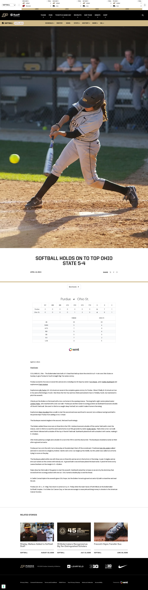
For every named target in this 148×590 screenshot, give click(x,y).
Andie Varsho (91, 429)
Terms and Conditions (51, 582)
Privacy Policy (24, 582)
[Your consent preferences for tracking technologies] (3, 586)
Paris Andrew (43, 384)
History (85, 23)
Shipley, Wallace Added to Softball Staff (36, 545)
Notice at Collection (87, 582)
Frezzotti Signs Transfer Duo (107, 544)
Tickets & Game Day (63, 15)
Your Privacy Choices (74, 582)
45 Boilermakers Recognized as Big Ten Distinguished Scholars (72, 545)
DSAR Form (62, 582)
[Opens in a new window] (75, 566)
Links (36, 9)
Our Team (88, 15)
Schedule (49, 23)
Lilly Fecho (42, 390)
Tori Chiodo (93, 382)
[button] (144, 5)
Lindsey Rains (35, 404)
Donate (97, 15)
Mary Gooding (44, 412)
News (68, 23)
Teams (43, 15)
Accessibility (98, 582)
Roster (59, 23)
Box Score (73, 287)
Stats (76, 23)
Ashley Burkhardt (108, 382)
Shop (105, 15)
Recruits (77, 15)
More (94, 23)
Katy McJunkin (104, 448)
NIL (101, 23)
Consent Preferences (36, 582)
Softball (24, 553)
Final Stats (34, 368)
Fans (50, 15)
